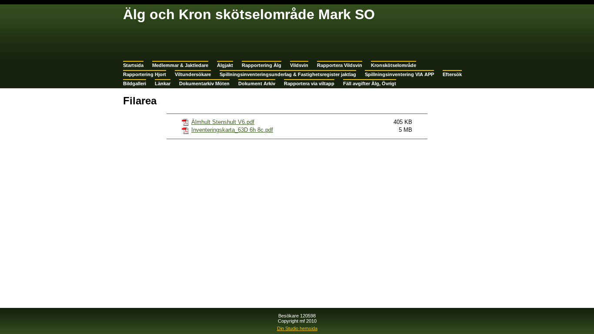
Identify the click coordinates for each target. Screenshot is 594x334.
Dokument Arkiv (256, 83)
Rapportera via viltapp (309, 83)
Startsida (133, 65)
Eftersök (452, 74)
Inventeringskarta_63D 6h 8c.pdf (232, 130)
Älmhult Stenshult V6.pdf (222, 122)
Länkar (162, 83)
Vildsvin (299, 65)
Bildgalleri (134, 83)
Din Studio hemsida (297, 328)
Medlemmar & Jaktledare (180, 65)
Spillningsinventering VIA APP (399, 74)
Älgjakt (225, 65)
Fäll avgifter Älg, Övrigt (369, 83)
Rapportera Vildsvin (339, 65)
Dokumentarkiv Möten (204, 83)
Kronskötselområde (393, 65)
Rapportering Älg (261, 65)
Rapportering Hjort (144, 74)
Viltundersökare (193, 74)
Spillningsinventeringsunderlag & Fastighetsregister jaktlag (288, 74)
